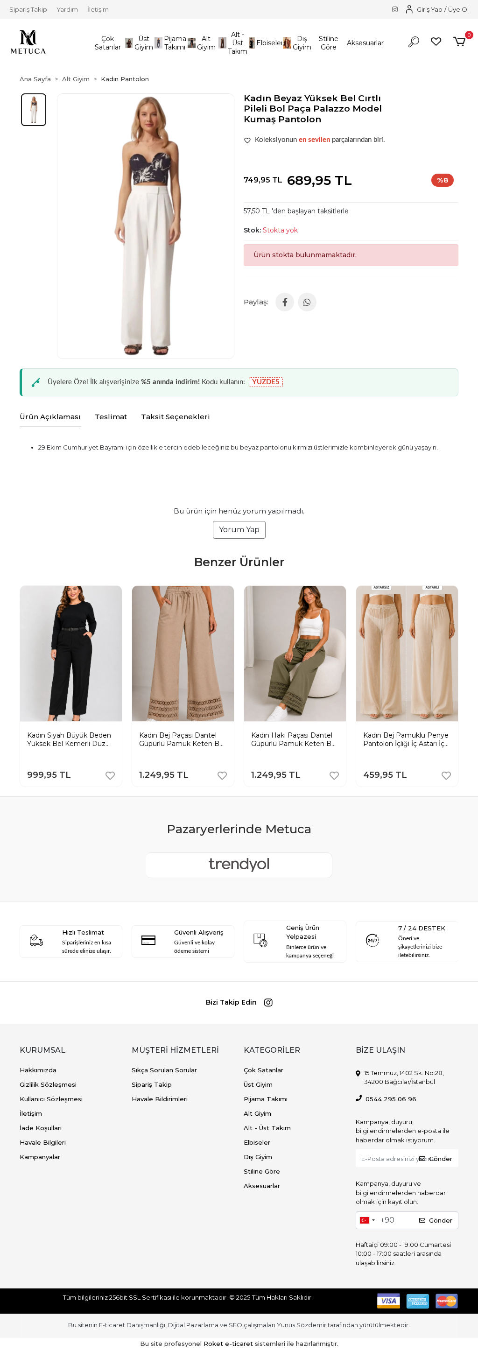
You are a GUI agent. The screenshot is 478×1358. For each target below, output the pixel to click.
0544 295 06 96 (391, 1099)
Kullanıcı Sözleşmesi (51, 1099)
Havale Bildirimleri (160, 1099)
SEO (235, 1325)
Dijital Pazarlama (193, 1325)
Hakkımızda (38, 1070)
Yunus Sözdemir (301, 1325)
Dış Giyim (258, 1157)
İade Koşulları (41, 1128)
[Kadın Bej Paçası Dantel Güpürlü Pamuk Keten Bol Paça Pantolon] (183, 593)
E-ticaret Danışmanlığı (132, 1325)
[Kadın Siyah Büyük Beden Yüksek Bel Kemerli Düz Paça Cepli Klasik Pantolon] (71, 593)
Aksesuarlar (262, 1185)
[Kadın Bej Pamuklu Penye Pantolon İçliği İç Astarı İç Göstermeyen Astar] (407, 593)
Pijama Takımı (266, 1099)
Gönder (440, 1158)
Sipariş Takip (28, 9)
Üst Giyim (258, 1084)
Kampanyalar (40, 1157)
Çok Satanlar (263, 1070)
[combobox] (367, 1220)
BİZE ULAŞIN (380, 1050)
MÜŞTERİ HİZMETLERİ (175, 1050)
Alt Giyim (257, 1113)
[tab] (50, 417)
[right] (458, 676)
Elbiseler (257, 1142)
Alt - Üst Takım (267, 1128)
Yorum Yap (239, 529)
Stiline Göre (262, 1171)
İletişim (98, 9)
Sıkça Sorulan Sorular (164, 1070)
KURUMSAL (42, 1050)
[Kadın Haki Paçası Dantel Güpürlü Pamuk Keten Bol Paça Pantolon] (295, 593)
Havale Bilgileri (43, 1142)
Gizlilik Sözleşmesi (48, 1084)
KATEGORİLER (272, 1050)
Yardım (67, 9)
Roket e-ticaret (228, 1343)
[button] (107, 43)
